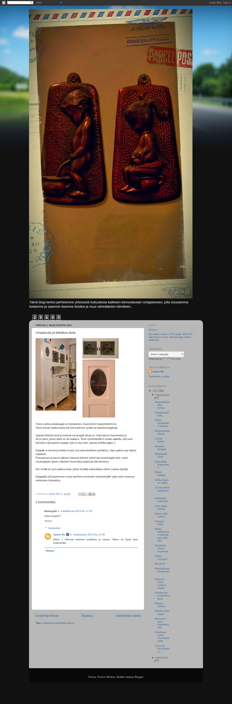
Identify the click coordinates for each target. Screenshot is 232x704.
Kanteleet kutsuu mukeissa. (162, 548)
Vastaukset (54, 528)
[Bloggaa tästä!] (83, 494)
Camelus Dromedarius (162, 648)
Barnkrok (160, 563)
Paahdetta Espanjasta (162, 464)
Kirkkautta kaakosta (161, 499)
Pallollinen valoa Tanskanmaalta (162, 636)
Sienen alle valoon (161, 515)
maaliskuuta (162, 395)
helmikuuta (162, 657)
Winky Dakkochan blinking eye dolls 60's (162, 535)
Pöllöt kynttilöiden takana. (162, 423)
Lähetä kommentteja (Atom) (58, 623)
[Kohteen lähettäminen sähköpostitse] (80, 494)
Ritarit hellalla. (160, 473)
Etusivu (87, 616)
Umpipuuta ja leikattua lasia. (162, 595)
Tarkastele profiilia (159, 376)
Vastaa (48, 520)
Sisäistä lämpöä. (161, 448)
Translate (175, 358)
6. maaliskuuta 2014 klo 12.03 (75, 511)
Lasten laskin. (160, 440)
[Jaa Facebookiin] (90, 494)
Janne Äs (59, 534)
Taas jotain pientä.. (161, 507)
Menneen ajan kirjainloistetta (162, 623)
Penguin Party (159, 523)
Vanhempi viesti (128, 616)
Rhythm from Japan (162, 612)
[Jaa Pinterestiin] (94, 494)
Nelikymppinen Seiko (162, 481)
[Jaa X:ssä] (87, 494)
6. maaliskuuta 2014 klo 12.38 (87, 534)
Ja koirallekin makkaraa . (162, 490)
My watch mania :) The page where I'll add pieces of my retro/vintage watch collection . (170, 337)
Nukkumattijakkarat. (162, 432)
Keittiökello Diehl (161, 455)
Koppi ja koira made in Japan (161, 583)
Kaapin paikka (160, 605)
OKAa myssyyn (161, 557)
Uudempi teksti (47, 616)
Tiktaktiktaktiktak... (162, 414)
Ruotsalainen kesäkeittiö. (162, 571)
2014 (156, 390)
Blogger (139, 677)
